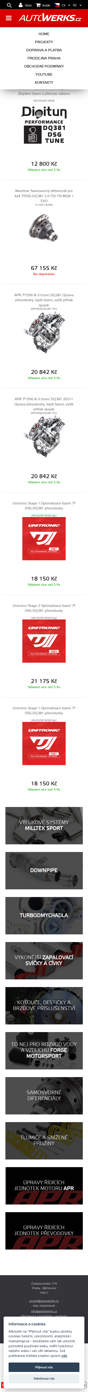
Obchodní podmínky (44, 66)
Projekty (44, 42)
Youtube (44, 74)
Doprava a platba (44, 50)
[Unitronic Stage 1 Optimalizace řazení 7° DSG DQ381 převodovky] (44, 538)
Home (44, 34)
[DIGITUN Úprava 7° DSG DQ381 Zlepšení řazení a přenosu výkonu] (44, 123)
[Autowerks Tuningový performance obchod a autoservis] (50, 18)
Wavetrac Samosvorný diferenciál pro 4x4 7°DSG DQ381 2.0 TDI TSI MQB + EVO (44, 196)
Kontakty (44, 82)
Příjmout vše (44, 1367)
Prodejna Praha (44, 58)
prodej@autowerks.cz (44, 1301)
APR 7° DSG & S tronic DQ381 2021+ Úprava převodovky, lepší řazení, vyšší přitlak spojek (43, 404)
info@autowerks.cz (44, 1311)
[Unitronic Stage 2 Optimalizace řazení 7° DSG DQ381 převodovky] (44, 641)
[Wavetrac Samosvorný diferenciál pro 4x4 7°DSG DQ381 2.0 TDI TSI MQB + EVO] (44, 228)
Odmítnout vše (44, 1378)
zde (64, 1356)
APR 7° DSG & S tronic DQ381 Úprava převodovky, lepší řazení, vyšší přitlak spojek (44, 300)
